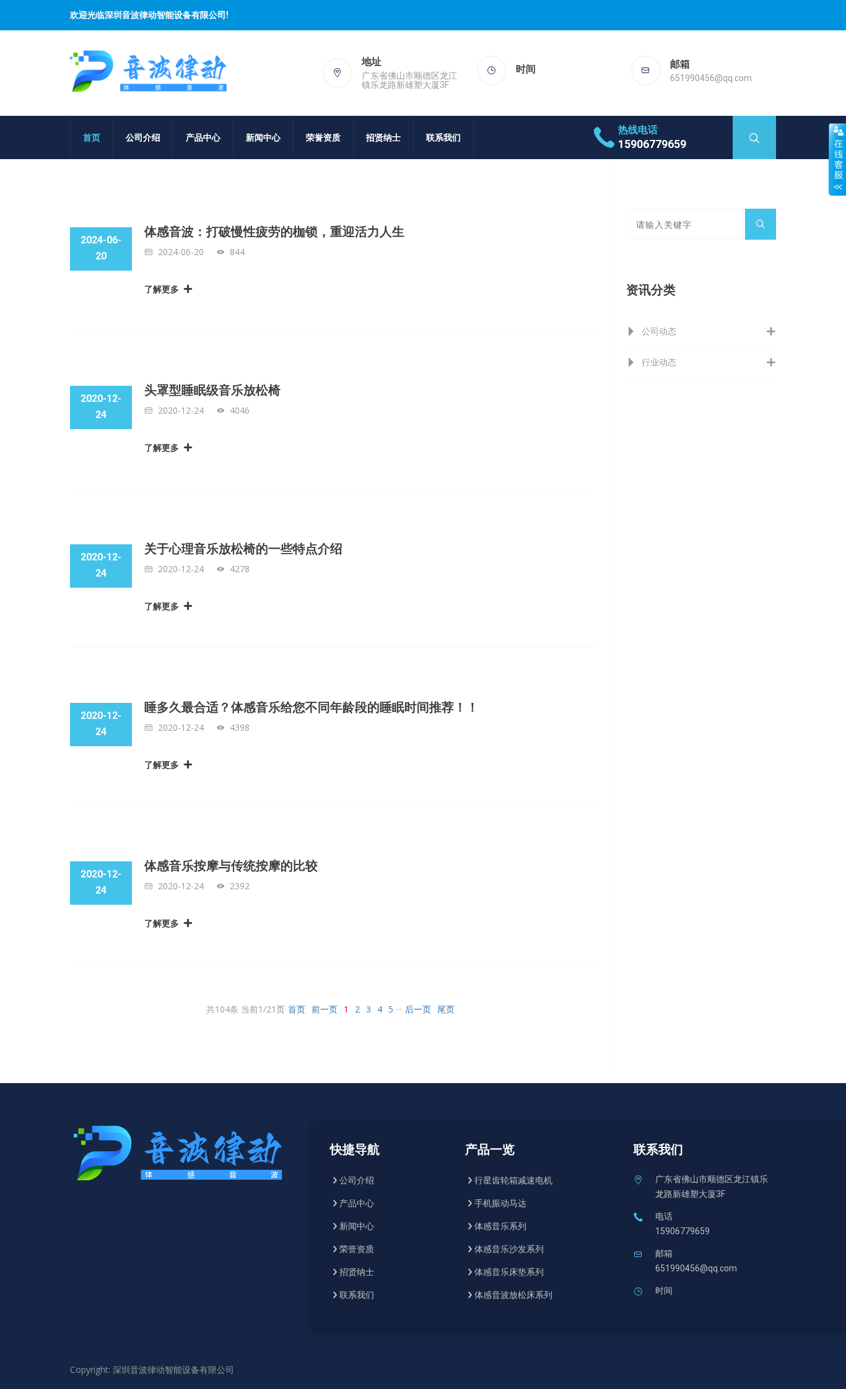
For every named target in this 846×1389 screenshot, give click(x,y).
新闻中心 (263, 137)
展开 (837, 159)
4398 (240, 727)
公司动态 (659, 331)
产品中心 (203, 137)
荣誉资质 (323, 137)
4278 (240, 569)
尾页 (446, 1009)
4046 (240, 410)
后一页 (418, 1009)
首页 (91, 137)
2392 (240, 886)
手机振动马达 (500, 1203)
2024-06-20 (181, 252)
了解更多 (161, 289)
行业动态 (659, 362)
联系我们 (443, 137)
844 (237, 252)
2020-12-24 (181, 410)
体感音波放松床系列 (513, 1295)
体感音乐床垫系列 (509, 1272)
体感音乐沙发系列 (509, 1249)
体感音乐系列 (500, 1226)
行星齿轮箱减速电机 (513, 1180)
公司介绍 (143, 137)
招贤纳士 (383, 137)
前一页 (325, 1009)
